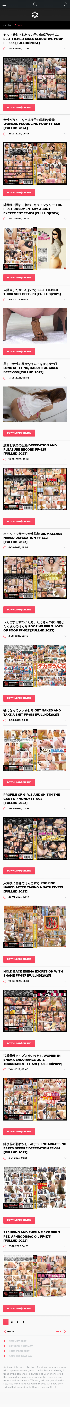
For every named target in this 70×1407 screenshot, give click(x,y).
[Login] (66, 4)
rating (28, 25)
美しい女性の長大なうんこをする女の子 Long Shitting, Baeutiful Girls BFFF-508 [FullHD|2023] (30, 368)
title (44, 25)
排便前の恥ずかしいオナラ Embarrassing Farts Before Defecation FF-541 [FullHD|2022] (34, 1148)
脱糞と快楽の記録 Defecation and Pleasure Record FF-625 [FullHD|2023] (30, 449)
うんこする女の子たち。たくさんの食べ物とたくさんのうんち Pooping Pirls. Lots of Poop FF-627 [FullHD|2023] (33, 626)
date (19, 25)
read (36, 25)
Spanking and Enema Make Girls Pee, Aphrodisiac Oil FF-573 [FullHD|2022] (31, 1236)
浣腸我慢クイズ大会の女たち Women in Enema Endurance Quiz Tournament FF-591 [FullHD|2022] (32, 1060)
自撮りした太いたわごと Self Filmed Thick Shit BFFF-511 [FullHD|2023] (32, 292)
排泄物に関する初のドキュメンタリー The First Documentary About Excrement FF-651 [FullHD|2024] (32, 209)
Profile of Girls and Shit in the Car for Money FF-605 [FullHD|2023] (31, 799)
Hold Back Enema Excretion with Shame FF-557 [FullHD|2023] (33, 973)
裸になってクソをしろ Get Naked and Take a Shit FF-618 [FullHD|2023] (32, 712)
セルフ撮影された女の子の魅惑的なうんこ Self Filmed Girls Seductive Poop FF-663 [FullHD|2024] (33, 39)
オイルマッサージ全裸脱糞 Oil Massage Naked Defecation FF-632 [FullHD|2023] (32, 538)
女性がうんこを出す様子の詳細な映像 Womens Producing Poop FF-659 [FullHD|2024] (31, 124)
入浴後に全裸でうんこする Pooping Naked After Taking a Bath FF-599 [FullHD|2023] (33, 887)
